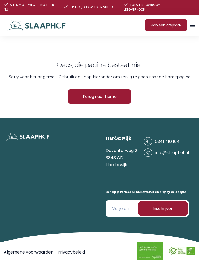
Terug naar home (99, 96)
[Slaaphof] (36, 25)
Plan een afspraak (166, 25)
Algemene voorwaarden (28, 252)
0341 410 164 (167, 141)
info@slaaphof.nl (172, 153)
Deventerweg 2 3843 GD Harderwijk (121, 158)
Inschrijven (163, 208)
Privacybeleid (71, 252)
